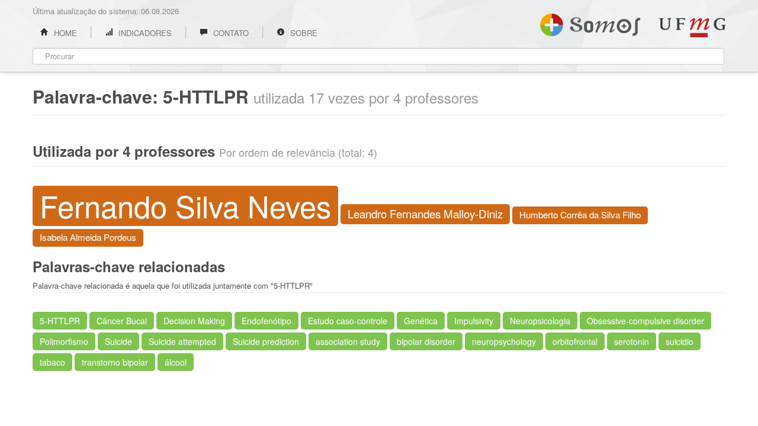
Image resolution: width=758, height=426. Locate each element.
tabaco (52, 362)
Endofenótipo (266, 321)
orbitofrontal (575, 341)
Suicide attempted (182, 341)
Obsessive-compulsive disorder (645, 321)
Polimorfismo (64, 341)
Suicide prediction (266, 341)
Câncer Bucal (122, 321)
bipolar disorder (426, 341)
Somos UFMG (590, 22)
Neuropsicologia (540, 321)
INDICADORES (144, 32)
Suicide (118, 341)
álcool (176, 362)
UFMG (692, 27)
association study (348, 341)
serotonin (631, 341)
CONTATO (230, 32)
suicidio (679, 341)
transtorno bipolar (115, 362)
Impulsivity (473, 321)
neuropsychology (504, 341)
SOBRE (302, 32)
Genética (421, 321)
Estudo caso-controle (347, 321)
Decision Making (194, 321)
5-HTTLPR (60, 321)
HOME (64, 32)
